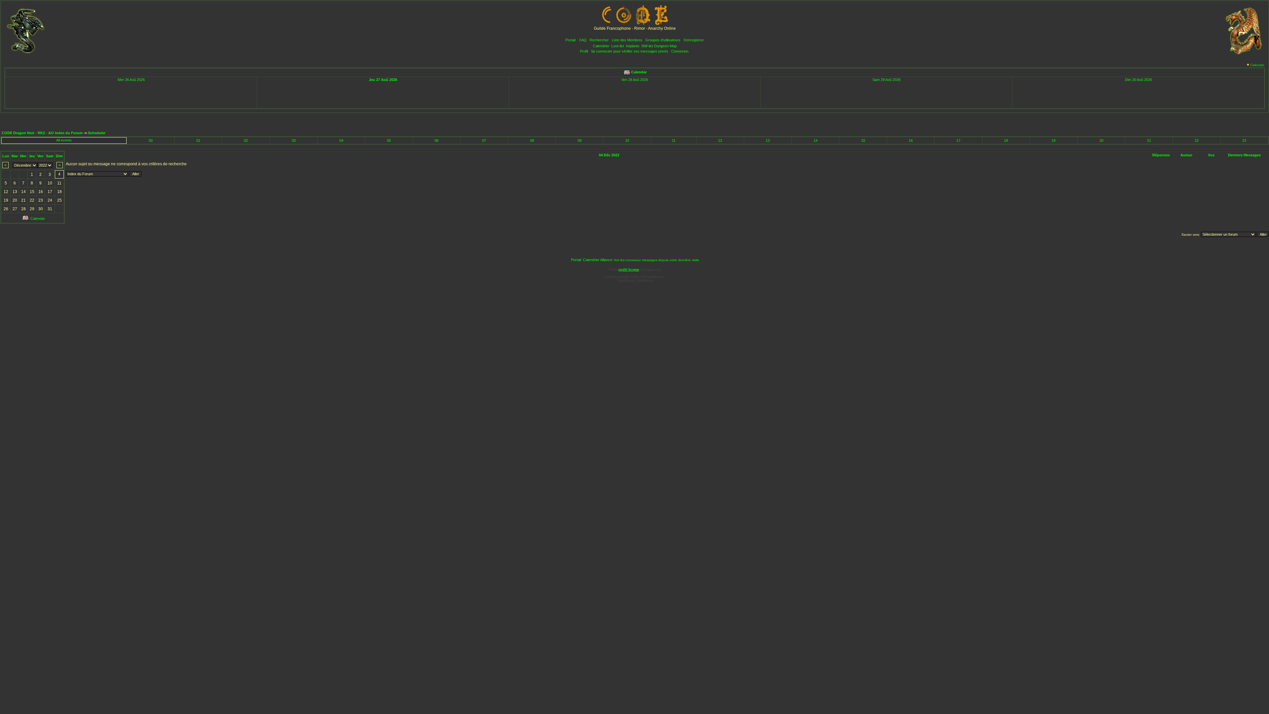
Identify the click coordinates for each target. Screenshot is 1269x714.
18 (1006, 140)
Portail (570, 40)
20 (1101, 140)
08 (532, 140)
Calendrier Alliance (597, 260)
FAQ (583, 40)
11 (673, 140)
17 (958, 140)
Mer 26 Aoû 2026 (131, 80)
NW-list (647, 46)
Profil (584, 51)
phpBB (624, 277)
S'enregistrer (693, 40)
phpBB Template (628, 269)
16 (911, 140)
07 (484, 140)
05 (389, 140)
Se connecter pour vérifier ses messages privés (629, 51)
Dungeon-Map (665, 46)
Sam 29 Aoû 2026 (886, 80)
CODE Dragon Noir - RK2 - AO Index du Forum (42, 133)
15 (863, 140)
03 (294, 140)
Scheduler (96, 133)
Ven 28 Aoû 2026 (634, 80)
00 (151, 140)
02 (246, 140)
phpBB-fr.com (644, 280)
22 (1197, 140)
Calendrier (601, 46)
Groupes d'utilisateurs (662, 40)
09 (580, 140)
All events (64, 140)
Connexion (679, 51)
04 (341, 140)
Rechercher (599, 40)
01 (198, 140)
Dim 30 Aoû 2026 (1138, 80)
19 (1054, 140)
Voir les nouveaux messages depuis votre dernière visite (656, 260)
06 (437, 140)
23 (1244, 140)
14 (816, 140)
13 (768, 140)
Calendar (1257, 65)
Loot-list (617, 46)
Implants (632, 46)
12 (720, 140)
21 (1149, 140)
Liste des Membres (627, 40)
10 (627, 140)
